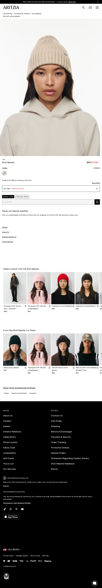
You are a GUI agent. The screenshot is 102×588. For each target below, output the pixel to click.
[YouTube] (22, 509)
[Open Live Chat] (94, 583)
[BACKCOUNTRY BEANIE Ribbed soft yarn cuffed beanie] (15, 349)
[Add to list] (97, 202)
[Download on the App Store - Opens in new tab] (51, 516)
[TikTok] (4, 509)
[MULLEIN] (4, 173)
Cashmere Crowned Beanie (62, 306)
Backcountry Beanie (11, 367)
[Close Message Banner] (98, 2)
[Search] (83, 7)
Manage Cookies (22, 555)
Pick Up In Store (22, 196)
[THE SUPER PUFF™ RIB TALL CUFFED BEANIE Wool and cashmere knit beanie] (39, 288)
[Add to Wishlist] (25, 306)
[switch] (99, 162)
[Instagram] (10, 509)
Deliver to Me (8, 196)
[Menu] (97, 7)
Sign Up (6, 486)
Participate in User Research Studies (17, 503)
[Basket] (90, 7)
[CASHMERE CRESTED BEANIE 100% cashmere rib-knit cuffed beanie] (87, 288)
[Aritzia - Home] (11, 7)
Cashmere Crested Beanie (86, 306)
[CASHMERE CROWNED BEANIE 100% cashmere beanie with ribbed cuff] (63, 288)
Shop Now (72, 2)
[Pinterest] (16, 509)
